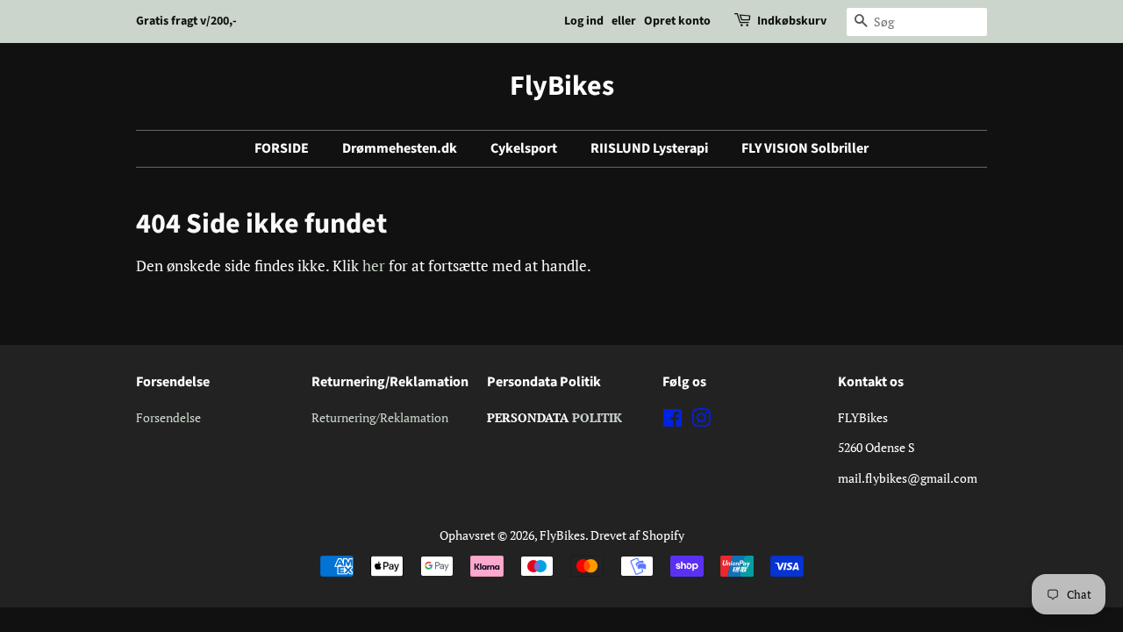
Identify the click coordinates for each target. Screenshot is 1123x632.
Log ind (584, 21)
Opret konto (677, 21)
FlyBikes (562, 86)
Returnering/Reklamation (379, 417)
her (373, 265)
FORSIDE (281, 148)
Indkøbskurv (791, 21)
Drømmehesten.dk (399, 148)
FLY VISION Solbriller (805, 148)
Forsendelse (168, 417)
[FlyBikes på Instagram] (701, 421)
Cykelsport (523, 148)
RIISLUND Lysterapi (649, 148)
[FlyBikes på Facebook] (672, 421)
